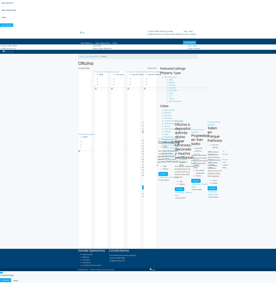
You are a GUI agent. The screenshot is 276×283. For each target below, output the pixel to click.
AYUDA (4, 17)
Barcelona (168, 118)
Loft (170, 96)
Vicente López (170, 123)
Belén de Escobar (171, 148)
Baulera (172, 82)
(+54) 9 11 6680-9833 (156, 31)
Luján (166, 134)
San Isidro (168, 153)
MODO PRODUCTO (8, 3)
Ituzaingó (168, 115)
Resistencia (169, 137)
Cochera (172, 85)
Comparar (5, 280)
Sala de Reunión (175, 101)
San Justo (168, 142)
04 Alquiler (115, 72)
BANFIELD (167, 113)
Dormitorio (173, 90)
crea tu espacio (6, 25)
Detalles (212, 188)
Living (171, 93)
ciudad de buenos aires (173, 121)
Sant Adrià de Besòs (172, 161)
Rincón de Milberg (171, 145)
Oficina (171, 98)
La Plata (167, 131)
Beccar (167, 126)
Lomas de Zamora (171, 150)
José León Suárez (171, 129)
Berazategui (169, 140)
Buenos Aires (169, 110)
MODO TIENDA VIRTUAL (9, 10)
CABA (166, 158)
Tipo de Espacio (92, 56)
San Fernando (169, 156)
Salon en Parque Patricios (215, 134)
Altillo (171, 80)
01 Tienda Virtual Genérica (88, 134)
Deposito (172, 88)
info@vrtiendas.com (156, 34)
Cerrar (15, 280)
